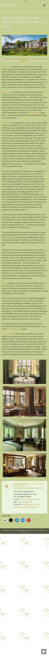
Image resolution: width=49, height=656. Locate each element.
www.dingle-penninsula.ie (31, 504)
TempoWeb (24, 532)
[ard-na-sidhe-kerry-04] (24, 435)
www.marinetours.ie (20, 507)
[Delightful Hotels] (12, 5)
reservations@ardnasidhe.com (29, 499)
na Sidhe (6, 67)
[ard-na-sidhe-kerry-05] (24, 465)
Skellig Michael (32, 507)
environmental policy (14, 329)
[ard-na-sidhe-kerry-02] (24, 372)
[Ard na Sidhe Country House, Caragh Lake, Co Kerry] (24, 45)
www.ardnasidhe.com (25, 502)
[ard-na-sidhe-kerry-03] (24, 401)
